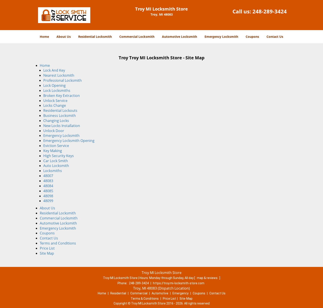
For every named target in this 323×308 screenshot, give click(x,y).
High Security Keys (58, 155)
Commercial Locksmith (136, 36)
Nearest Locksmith (58, 75)
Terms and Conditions (58, 243)
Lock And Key (54, 70)
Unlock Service (55, 100)
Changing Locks (56, 120)
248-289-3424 (269, 11)
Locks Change (54, 105)
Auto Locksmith (56, 165)
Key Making (52, 150)
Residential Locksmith (95, 36)
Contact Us (275, 36)
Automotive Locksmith (179, 36)
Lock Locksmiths (56, 90)
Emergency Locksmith (221, 36)
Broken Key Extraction (61, 95)
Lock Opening (54, 85)
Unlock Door (53, 130)
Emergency (180, 293)
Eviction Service (56, 145)
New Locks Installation (61, 125)
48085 (48, 190)
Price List (47, 248)
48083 (48, 180)
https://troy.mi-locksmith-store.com (178, 283)
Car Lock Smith (55, 160)
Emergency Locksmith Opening (68, 140)
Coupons (252, 36)
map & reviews (207, 278)
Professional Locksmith (62, 80)
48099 (48, 200)
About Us (63, 36)
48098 (48, 196)
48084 (48, 185)
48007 (48, 175)
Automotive (160, 293)
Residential (118, 293)
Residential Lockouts (60, 110)
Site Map (47, 253)
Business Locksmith (59, 115)
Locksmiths (52, 170)
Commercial (138, 293)
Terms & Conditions (145, 298)
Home (44, 36)
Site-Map (186, 298)
